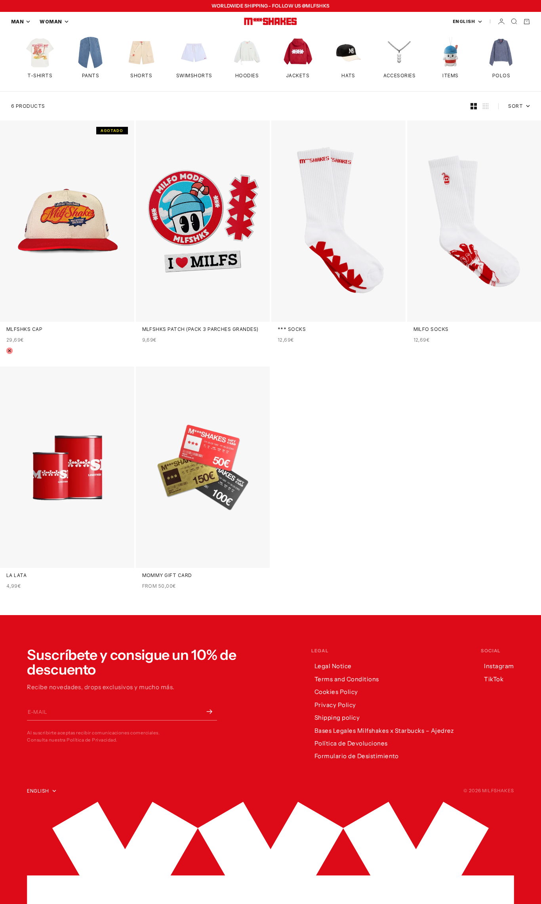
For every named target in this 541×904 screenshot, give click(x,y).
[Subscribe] (209, 712)
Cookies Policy (336, 692)
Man (17, 22)
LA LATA (16, 575)
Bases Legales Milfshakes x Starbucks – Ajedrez (384, 730)
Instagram (499, 666)
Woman (51, 22)
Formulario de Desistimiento (356, 756)
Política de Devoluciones (351, 743)
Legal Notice (333, 666)
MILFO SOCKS (431, 329)
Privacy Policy (335, 705)
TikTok (493, 679)
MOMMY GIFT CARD (167, 575)
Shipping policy (337, 717)
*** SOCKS (292, 329)
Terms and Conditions (346, 679)
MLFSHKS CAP (24, 329)
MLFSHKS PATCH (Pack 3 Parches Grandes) (200, 329)
